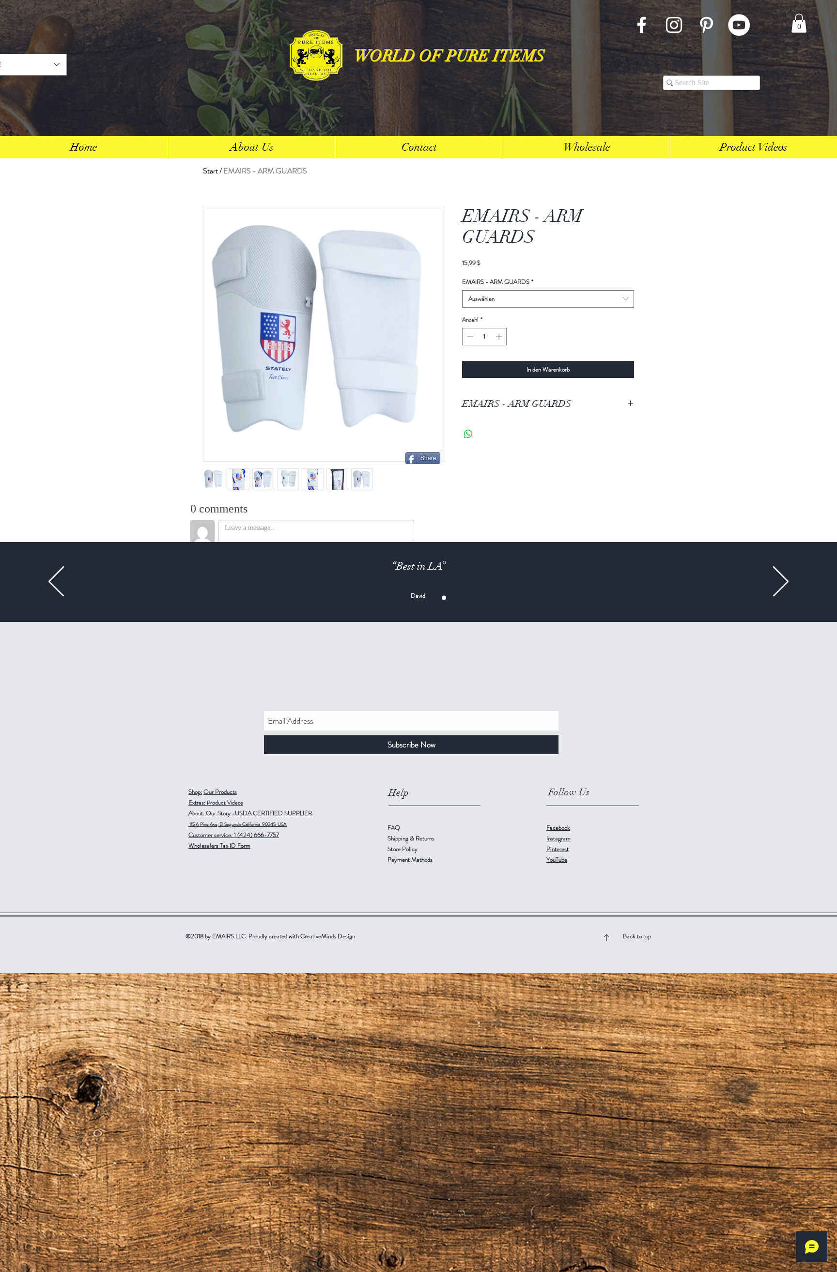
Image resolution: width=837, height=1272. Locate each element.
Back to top (637, 936)
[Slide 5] (454, 598)
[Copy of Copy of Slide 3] (413, 598)
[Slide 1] (383, 598)
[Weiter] (781, 582)
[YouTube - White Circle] (739, 25)
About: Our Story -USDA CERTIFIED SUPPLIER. (250, 813)
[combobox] (548, 299)
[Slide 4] (444, 598)
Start (210, 170)
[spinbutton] (484, 336)
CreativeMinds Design (327, 936)
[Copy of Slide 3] (403, 598)
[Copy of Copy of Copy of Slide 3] (423, 598)
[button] (799, 23)
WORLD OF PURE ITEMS (449, 56)
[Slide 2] (434, 598)
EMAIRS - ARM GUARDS (497, 282)
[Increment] (500, 336)
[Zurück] (56, 582)
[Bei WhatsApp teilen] (468, 434)
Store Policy (403, 848)
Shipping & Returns (412, 838)
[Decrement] (469, 336)
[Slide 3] (393, 598)
